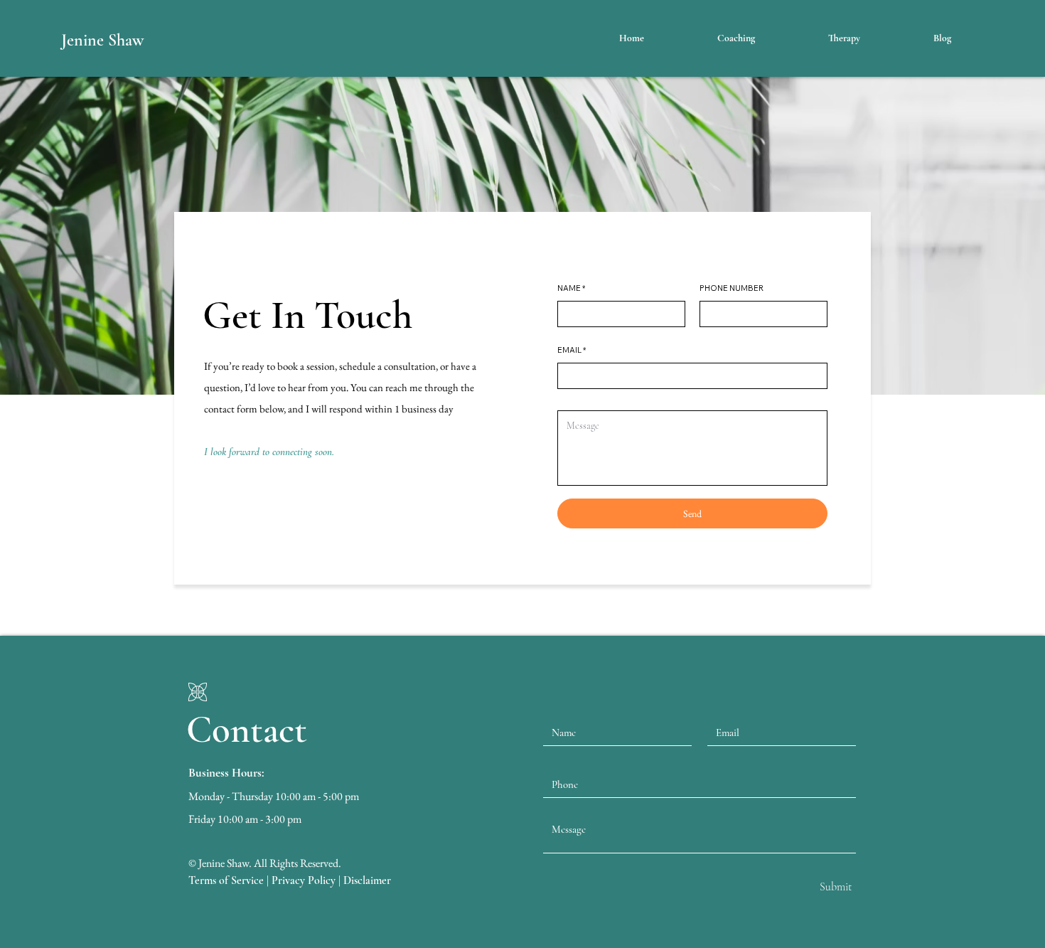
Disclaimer (367, 880)
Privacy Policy (304, 880)
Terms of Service (226, 880)
